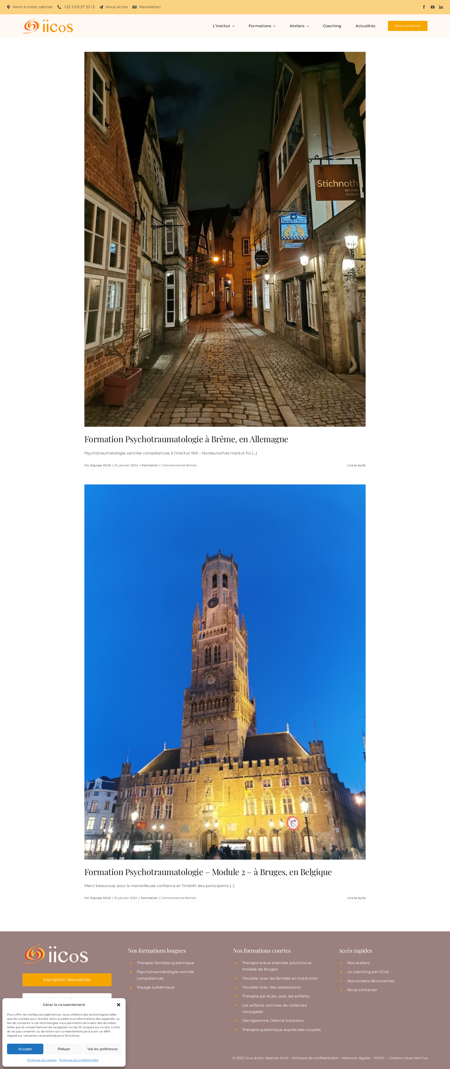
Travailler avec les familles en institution (280, 978)
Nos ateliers (358, 963)
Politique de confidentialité (78, 1060)
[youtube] (433, 7)
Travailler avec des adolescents (271, 987)
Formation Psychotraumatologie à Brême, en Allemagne (186, 438)
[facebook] (424, 7)
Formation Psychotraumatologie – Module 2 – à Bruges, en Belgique (208, 871)
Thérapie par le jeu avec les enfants (275, 996)
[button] (118, 1004)
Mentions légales (356, 1058)
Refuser (64, 1049)
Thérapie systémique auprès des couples (281, 1029)
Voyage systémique (156, 987)
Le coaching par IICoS (368, 972)
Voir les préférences (102, 1049)
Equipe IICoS (100, 465)
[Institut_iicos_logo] (47, 20)
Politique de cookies (42, 1060)
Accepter (25, 1049)
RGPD (379, 1058)
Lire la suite (356, 465)
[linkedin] (441, 7)
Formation (150, 465)
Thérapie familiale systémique (165, 963)
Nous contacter (362, 990)
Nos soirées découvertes (371, 981)
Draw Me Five (416, 1058)
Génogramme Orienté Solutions (273, 1020)
